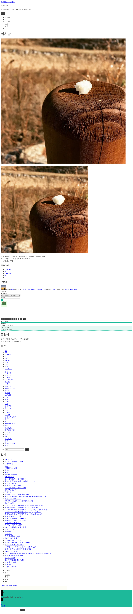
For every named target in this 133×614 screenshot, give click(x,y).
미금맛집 (8, 375)
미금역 (7, 377)
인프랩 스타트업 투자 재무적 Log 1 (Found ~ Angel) (23, 514)
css (6, 351)
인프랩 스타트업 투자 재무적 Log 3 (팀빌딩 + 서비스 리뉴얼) (27, 510)
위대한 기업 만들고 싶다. (14, 461)
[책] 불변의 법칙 (11, 468)
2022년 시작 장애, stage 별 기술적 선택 (19, 501)
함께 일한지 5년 (11, 483)
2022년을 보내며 (11, 490)
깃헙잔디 (8, 492)
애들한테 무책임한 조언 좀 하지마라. (18, 549)
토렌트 (7, 432)
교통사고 (8, 534)
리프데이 (8, 369)
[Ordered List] (10, 319)
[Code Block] (16, 319)
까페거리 (8, 364)
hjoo (12, 289)
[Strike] (8, 319)
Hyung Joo (4, 5)
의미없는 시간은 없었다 (13, 525)
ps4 (6, 358)
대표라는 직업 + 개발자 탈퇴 (15, 488)
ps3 (6, 356)
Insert (22, 610)
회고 (6, 445)
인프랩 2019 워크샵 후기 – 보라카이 (18, 542)
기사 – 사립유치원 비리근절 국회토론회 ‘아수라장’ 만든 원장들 (28, 553)
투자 (6, 434)
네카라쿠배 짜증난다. (13, 523)
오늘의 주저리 (10, 558)
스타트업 (8, 395)
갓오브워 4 (9, 564)
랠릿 (6, 366)
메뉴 (3, 13)
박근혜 (7, 382)
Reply (4, 606)
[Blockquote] (14, 319)
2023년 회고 (9, 477)
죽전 (6, 426)
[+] (24, 319)
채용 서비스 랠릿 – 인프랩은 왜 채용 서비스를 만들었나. (25, 496)
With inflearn (13, 585)
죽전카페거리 (10, 430)
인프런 (7, 419)
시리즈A (8, 397)
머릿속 (66, 289)
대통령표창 (9, 464)
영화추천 (8, 406)
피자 (6, 441)
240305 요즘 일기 (11, 474)
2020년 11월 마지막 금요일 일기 (16, 527)
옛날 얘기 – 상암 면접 (13, 485)
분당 (6, 384)
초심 (6, 472)
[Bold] (2, 319)
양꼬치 (7, 399)
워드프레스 (9, 408)
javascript (8, 354)
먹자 (6, 24)
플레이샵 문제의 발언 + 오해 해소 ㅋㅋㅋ (20, 481)
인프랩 (7, 22)
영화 (6, 404)
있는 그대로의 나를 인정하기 (15, 479)
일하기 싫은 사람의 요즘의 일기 (16, 518)
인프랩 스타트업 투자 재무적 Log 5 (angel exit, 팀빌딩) (24, 505)
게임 (6, 362)
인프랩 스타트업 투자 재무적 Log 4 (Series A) (21, 507)
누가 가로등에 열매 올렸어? (15, 556)
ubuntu (7, 360)
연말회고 (8, 401)
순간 (6, 28)
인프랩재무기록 (11, 417)
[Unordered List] (12, 319)
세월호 (7, 393)
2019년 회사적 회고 (12, 538)
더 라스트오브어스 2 (12, 536)
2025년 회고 (9, 459)
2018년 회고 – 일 (11, 551)
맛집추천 (8, 373)
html (6, 353)
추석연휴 (8, 531)
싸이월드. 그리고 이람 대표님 (16, 520)
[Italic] (4, 319)
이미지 (54, 289)
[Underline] (6, 319)
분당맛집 (8, 386)
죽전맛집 (8, 428)
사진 (71, 289)
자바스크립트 (10, 423)
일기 (75, 289)
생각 (6, 19)
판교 (6, 436)
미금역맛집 (9, 380)
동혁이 (7, 470)
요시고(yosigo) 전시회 (13, 516)
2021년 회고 (9, 503)
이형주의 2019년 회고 (13, 540)
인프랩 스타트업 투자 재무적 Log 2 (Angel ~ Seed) (23, 512)
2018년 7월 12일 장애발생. (14, 560)
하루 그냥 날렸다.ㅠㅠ (13, 499)
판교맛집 (8, 439)
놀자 (6, 26)
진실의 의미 (9, 529)
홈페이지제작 (10, 443)
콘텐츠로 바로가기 (8, 2)
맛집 (6, 371)
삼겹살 (7, 390)
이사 (6, 410)
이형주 (7, 17)
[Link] (18, 319)
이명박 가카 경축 (11, 566)
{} (20, 319)
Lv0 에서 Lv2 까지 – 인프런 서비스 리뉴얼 (20, 547)
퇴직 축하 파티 (10, 562)
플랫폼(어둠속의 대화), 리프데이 (17, 494)
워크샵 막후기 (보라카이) (14, 545)
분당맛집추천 (10, 388)
